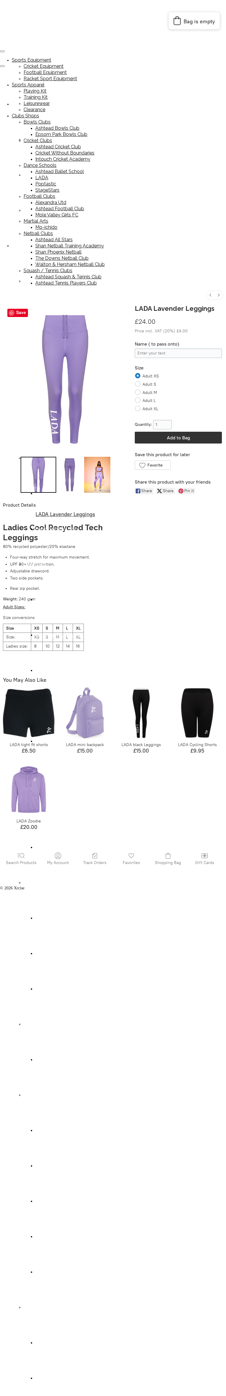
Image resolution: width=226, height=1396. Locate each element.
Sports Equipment (31, 60)
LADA (41, 177)
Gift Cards (204, 862)
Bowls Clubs (37, 122)
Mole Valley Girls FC (53, 989)
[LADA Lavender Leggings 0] (38, 475)
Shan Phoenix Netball (53, 1201)
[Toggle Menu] (2, 66)
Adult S (149, 384)
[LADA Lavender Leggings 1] (70, 475)
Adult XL (150, 408)
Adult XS (150, 376)
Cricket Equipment (44, 66)
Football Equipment (45, 72)
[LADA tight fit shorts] (28, 713)
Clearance (34, 109)
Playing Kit (33, 281)
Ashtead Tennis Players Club (59, 1378)
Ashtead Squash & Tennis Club (61, 1343)
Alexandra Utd (47, 918)
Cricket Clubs (35, 564)
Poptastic (45, 184)
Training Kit (36, 97)
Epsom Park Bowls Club (55, 529)
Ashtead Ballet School (59, 171)
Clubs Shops (25, 116)
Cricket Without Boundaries (58, 635)
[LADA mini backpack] (85, 713)
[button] (152, 465)
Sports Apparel (24, 246)
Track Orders (95, 862)
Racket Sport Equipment (50, 78)
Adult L (149, 400)
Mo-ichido (44, 1059)
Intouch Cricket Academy (56, 670)
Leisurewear (37, 103)
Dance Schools (40, 165)
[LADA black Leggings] (141, 713)
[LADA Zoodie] (28, 789)
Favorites (131, 862)
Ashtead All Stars (49, 1130)
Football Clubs (36, 883)
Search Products (21, 862)
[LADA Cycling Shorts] (197, 713)
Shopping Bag (168, 862)
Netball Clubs (35, 1095)
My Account (58, 862)
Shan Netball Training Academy (62, 1166)
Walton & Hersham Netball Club (62, 1272)
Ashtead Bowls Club (57, 128)
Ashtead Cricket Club (53, 599)
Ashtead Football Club (54, 953)
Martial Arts (34, 1024)
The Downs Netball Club (56, 1236)
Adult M (149, 392)
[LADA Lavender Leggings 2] (97, 475)
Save (21, 312)
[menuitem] (210, 295)
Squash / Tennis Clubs (42, 1307)
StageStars (44, 847)
